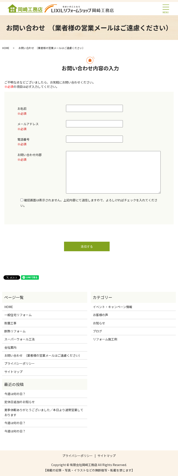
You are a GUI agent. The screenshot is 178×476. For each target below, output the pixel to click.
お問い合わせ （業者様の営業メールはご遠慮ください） (43, 355)
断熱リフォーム (15, 331)
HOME (5, 48)
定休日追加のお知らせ (19, 402)
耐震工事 (10, 323)
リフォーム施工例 (105, 339)
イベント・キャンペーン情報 (112, 307)
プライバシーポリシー (19, 363)
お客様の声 (100, 315)
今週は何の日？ (15, 394)
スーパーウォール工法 (19, 339)
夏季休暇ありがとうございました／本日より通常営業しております (43, 412)
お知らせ (99, 323)
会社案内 (10, 347)
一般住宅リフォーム (18, 315)
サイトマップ (13, 371)
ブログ (97, 331)
